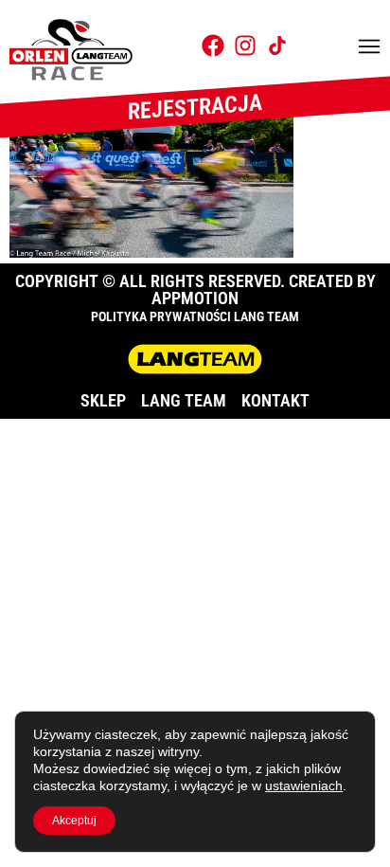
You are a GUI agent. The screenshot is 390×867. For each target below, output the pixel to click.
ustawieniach (304, 785)
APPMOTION (195, 298)
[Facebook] (213, 45)
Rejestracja (195, 107)
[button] (369, 48)
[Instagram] (245, 45)
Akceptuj (74, 820)
